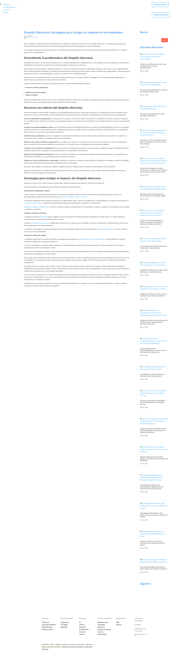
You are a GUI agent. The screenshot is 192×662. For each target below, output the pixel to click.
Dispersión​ (101, 627)
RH (80, 622)
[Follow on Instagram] (145, 591)
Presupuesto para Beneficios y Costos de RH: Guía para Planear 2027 (153, 91)
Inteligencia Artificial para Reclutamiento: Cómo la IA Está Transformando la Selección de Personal (154, 322)
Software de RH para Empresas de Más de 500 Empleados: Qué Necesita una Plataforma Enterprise (153, 430)
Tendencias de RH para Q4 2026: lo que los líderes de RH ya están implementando (153, 66)
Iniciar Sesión (160, 4)
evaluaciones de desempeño (40, 223)
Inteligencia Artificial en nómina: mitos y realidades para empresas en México (153, 295)
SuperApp (49, 625)
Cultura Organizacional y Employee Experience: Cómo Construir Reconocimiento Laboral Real (153, 350)
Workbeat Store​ (47, 627)
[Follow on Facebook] (141, 591)
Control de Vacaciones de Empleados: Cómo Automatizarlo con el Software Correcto (152, 402)
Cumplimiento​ (84, 629)
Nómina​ (81, 625)
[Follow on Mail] (161, 591)
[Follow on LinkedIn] (149, 591)
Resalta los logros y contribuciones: (37, 207)
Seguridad (63, 627)
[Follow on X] (153, 591)
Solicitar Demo (161, 14)
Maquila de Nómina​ (104, 629)
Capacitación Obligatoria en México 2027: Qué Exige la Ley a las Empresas (154, 271)
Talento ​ (81, 634)
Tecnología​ (64, 625)
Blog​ (117, 622)
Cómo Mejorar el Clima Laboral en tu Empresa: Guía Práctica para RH (152, 375)
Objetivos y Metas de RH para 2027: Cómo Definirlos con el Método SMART (153, 195)
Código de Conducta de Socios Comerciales (69, 644)
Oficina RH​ (45, 622)
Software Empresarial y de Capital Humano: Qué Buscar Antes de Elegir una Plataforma (154, 458)
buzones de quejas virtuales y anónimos (73, 197)
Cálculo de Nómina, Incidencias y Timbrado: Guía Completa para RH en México (152, 543)
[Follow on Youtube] (157, 591)
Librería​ (118, 625)
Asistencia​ (82, 627)
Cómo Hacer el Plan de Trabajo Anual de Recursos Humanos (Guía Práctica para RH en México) (153, 142)
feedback (44, 217)
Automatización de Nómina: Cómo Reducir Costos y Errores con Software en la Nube (154, 515)
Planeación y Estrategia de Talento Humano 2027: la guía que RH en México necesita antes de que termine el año (153, 170)
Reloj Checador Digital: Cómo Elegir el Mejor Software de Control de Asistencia (153, 568)
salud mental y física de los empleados (92, 239)
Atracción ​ (82, 632)
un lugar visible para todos (33, 203)
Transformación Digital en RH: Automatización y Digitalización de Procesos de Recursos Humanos (151, 487)
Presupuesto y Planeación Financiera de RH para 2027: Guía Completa (153, 247)
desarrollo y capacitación (107, 229)
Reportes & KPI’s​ (47, 629)
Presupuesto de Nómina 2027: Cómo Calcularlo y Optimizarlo (152, 115)
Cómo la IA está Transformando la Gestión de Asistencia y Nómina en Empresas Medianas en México (151, 222)
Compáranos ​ (64, 622)
